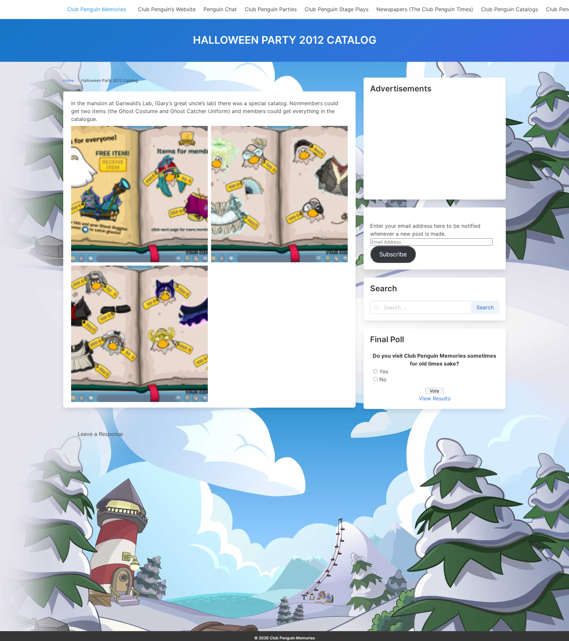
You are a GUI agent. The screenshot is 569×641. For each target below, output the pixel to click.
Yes (383, 371)
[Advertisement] (434, 147)
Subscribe (393, 254)
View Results (434, 398)
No (383, 379)
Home (68, 80)
